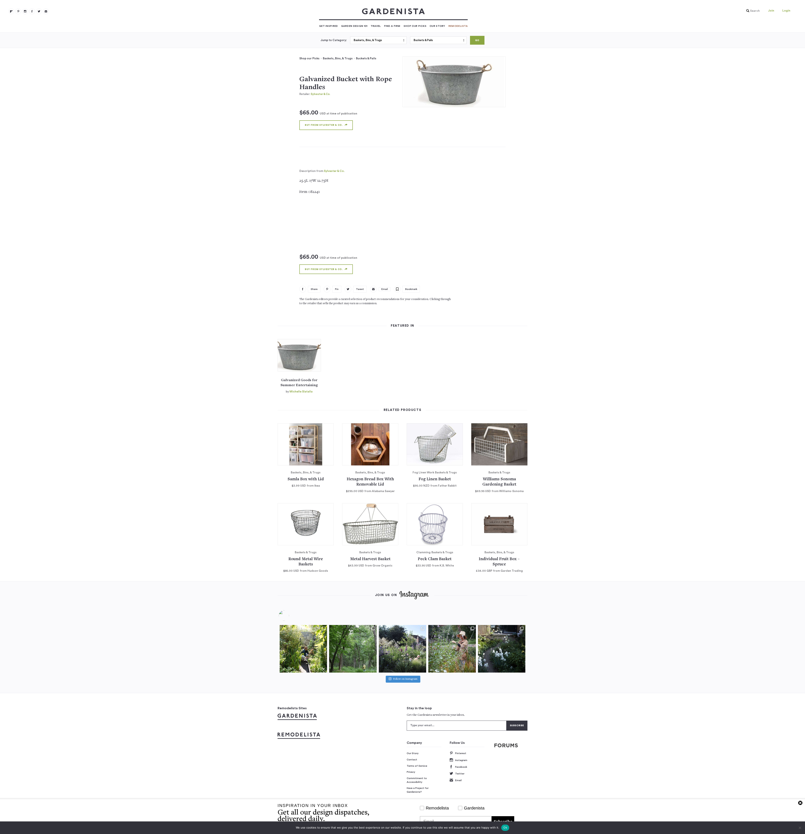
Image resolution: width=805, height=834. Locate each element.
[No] (800, 828)
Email (458, 780)
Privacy (411, 772)
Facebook (461, 767)
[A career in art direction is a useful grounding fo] (501, 648)
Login (786, 10)
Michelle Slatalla (301, 391)
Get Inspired (328, 26)
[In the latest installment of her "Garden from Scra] (402, 648)
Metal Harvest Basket (370, 559)
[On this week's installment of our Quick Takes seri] (452, 648)
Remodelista (458, 26)
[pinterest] (18, 11)
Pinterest (460, 753)
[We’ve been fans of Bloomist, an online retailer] (303, 648)
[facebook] (32, 11)
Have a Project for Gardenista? (417, 790)
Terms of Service (417, 766)
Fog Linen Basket (435, 479)
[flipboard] (11, 11)
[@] (290, 615)
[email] (46, 11)
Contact (412, 759)
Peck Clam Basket (435, 559)
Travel (376, 26)
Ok (505, 827)
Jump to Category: (334, 40)
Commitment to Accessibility (417, 780)
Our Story (437, 26)
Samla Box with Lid (306, 479)
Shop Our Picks (415, 26)
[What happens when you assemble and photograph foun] (353, 648)
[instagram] (25, 11)
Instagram (461, 760)
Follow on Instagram (405, 679)
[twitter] (39, 11)
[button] (752, 11)
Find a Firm (392, 26)
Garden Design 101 (354, 26)
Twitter (459, 773)
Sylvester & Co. (320, 94)
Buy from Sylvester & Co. (324, 125)
